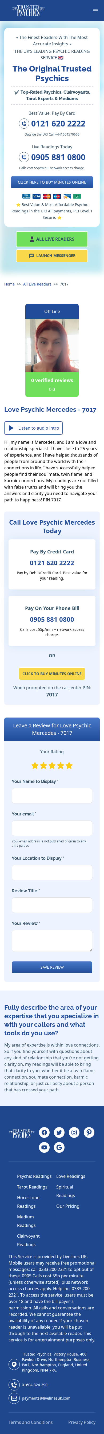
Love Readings (70, 1176)
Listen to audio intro (38, 428)
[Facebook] (44, 1132)
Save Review (52, 967)
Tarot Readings (32, 1187)
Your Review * (26, 923)
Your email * (49, 829)
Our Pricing (67, 1206)
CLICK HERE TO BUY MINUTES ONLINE (52, 182)
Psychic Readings (34, 1176)
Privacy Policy (81, 1422)
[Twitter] (59, 1132)
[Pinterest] (89, 1132)
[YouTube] (44, 1147)
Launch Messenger (55, 255)
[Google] (59, 1147)
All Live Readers (55, 239)
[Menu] (95, 10)
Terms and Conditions (31, 1422)
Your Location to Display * (38, 858)
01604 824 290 (34, 1384)
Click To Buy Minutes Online (52, 673)
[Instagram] (74, 1132)
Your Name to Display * (35, 781)
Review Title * (26, 890)
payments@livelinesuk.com (46, 1398)
